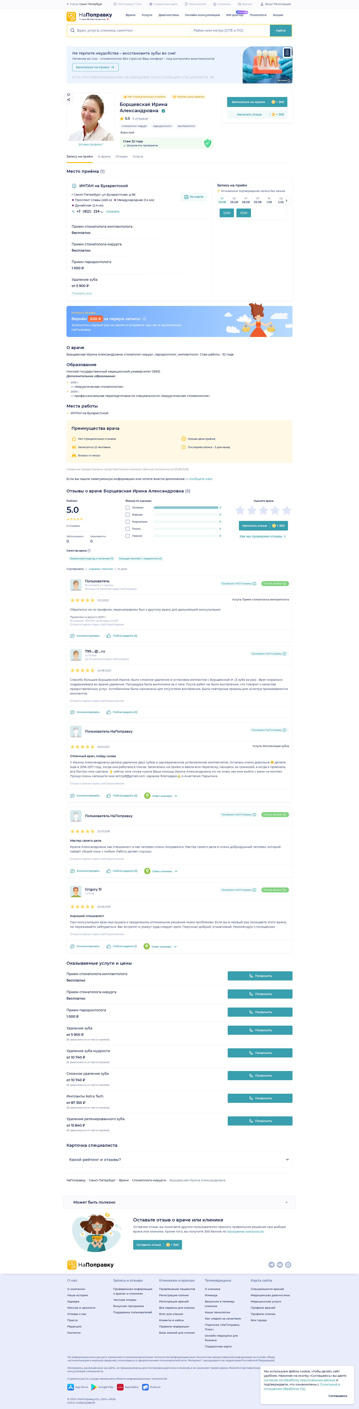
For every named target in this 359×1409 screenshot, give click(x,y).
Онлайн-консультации (202, 15)
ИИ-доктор (234, 15)
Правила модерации (174, 1326)
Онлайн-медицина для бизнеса (221, 1338)
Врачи (130, 15)
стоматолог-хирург (134, 126)
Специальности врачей (267, 1289)
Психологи (258, 15)
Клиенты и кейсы (171, 1320)
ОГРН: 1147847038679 (81, 1402)
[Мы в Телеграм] (271, 1265)
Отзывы (122, 156)
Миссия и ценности (81, 1307)
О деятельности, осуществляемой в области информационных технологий (117, 1378)
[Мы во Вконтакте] (280, 1265)
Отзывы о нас (76, 1314)
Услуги (147, 15)
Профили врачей (263, 1307)
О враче (104, 156)
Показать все (82, 293)
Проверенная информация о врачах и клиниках (132, 1291)
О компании (76, 1289)
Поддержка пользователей (132, 1312)
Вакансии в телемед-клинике (220, 1304)
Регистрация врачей (174, 1301)
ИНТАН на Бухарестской (103, 186)
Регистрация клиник (174, 1295)
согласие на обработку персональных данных (300, 1380)
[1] (68, 519)
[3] (74, 519)
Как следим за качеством (223, 1318)
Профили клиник (263, 1314)
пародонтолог (162, 126)
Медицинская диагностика (270, 1295)
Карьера (73, 1301)
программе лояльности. (245, 1231)
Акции (278, 15)
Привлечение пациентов (177, 1289)
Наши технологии (217, 1312)
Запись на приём (79, 156)
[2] (71, 519)
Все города (259, 1320)
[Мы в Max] (288, 1265)
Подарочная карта (218, 1346)
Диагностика (169, 15)
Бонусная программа (128, 1306)
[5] (81, 519)
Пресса (72, 1320)
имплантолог (186, 126)
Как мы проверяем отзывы (261, 536)
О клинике (212, 1289)
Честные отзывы (124, 1299)
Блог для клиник (171, 1314)
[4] (78, 519)
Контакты (74, 1332)
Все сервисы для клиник (177, 1307)
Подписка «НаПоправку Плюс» (222, 1327)
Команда (211, 1295)
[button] (129, 30)
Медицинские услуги (266, 1301)
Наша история (77, 1295)
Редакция (74, 1326)
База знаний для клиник (177, 1332)
